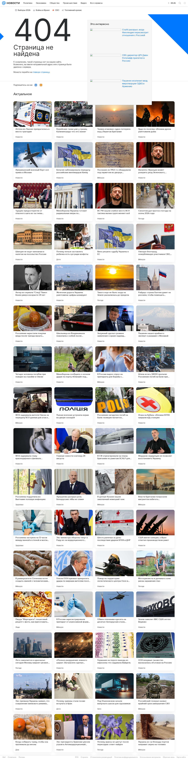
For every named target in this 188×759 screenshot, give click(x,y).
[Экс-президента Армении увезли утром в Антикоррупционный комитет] (73, 733)
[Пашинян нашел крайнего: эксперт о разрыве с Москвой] (155, 325)
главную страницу (41, 72)
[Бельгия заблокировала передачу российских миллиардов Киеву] (73, 161)
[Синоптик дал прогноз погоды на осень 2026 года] (155, 202)
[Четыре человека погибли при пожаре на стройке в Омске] (32, 365)
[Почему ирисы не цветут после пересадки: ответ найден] (114, 733)
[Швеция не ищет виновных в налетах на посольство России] (32, 243)
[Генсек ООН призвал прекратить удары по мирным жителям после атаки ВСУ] (73, 570)
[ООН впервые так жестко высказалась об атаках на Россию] (155, 651)
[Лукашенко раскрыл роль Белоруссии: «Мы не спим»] (73, 488)
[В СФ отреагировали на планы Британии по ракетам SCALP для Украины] (114, 447)
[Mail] (4, 3)
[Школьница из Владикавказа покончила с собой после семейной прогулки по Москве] (73, 325)
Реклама (22, 757)
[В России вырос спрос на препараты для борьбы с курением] (114, 365)
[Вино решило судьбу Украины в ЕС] (114, 243)
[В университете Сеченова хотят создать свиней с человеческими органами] (32, 570)
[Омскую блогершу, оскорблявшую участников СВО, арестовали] (155, 243)
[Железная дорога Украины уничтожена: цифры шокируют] (73, 284)
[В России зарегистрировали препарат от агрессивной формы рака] (73, 610)
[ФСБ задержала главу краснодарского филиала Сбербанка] (32, 447)
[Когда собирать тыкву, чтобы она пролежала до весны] (32, 733)
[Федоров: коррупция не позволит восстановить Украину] (155, 447)
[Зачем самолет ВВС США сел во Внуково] (155, 610)
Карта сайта (181, 757)
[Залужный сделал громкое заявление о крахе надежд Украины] (114, 325)
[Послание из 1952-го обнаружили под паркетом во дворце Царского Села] (114, 161)
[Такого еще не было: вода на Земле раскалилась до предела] (114, 284)
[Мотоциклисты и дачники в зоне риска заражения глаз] (155, 570)
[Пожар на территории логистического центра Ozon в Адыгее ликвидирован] (114, 570)
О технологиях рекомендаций (101, 757)
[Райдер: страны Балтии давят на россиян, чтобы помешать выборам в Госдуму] (155, 284)
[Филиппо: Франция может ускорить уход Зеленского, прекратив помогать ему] (155, 161)
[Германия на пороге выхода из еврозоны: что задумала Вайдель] (114, 651)
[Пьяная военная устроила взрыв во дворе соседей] (73, 406)
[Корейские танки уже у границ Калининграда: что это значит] (73, 120)
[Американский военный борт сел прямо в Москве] (32, 161)
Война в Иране (43, 10)
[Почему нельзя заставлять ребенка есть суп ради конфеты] (73, 243)
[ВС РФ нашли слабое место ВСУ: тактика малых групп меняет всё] (114, 202)
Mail (4, 757)
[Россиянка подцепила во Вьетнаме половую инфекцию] (32, 488)
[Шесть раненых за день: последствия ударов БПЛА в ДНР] (114, 529)
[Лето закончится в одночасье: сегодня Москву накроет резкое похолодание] (32, 651)
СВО (57, 10)
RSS (76, 757)
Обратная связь (168, 757)
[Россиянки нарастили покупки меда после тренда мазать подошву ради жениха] (32, 325)
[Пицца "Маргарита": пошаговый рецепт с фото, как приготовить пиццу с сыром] (32, 610)
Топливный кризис (73, 10)
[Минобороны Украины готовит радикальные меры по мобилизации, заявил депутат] (73, 202)
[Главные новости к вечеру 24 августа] (73, 447)
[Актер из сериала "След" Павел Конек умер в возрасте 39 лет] (32, 284)
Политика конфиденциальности (126, 757)
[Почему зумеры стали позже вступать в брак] (73, 692)
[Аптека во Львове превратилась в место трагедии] (32, 120)
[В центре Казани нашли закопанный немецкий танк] (114, 488)
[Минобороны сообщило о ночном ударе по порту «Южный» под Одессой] (73, 365)
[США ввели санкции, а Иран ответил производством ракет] (155, 529)
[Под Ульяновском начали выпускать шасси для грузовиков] (114, 692)
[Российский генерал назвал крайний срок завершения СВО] (155, 692)
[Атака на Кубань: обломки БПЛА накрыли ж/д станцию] (155, 406)
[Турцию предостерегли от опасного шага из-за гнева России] (32, 202)
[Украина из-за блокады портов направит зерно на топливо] (155, 733)
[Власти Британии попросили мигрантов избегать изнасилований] (155, 488)
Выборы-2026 (24, 10)
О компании (12, 757)
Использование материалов (150, 757)
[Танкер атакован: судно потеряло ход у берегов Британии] (114, 120)
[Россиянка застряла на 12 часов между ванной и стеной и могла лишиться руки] (32, 529)
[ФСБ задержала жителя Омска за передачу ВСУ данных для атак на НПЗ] (32, 406)
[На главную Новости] (13, 3)
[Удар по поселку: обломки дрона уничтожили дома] (155, 120)
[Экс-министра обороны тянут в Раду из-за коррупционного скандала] (73, 529)
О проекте (84, 757)
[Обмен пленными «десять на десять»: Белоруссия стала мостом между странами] (114, 610)
